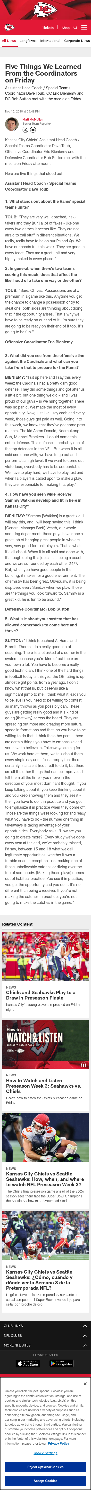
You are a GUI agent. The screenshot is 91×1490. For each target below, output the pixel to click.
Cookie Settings (46, 1453)
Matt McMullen (33, 119)
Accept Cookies (45, 1481)
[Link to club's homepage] (10, 25)
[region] (45, 1433)
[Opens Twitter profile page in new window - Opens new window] (25, 130)
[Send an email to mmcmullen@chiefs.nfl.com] (33, 130)
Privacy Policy (58, 1443)
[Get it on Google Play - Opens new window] (61, 1366)
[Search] (75, 27)
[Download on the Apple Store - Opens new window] (28, 1364)
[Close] (85, 1383)
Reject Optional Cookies (45, 1467)
